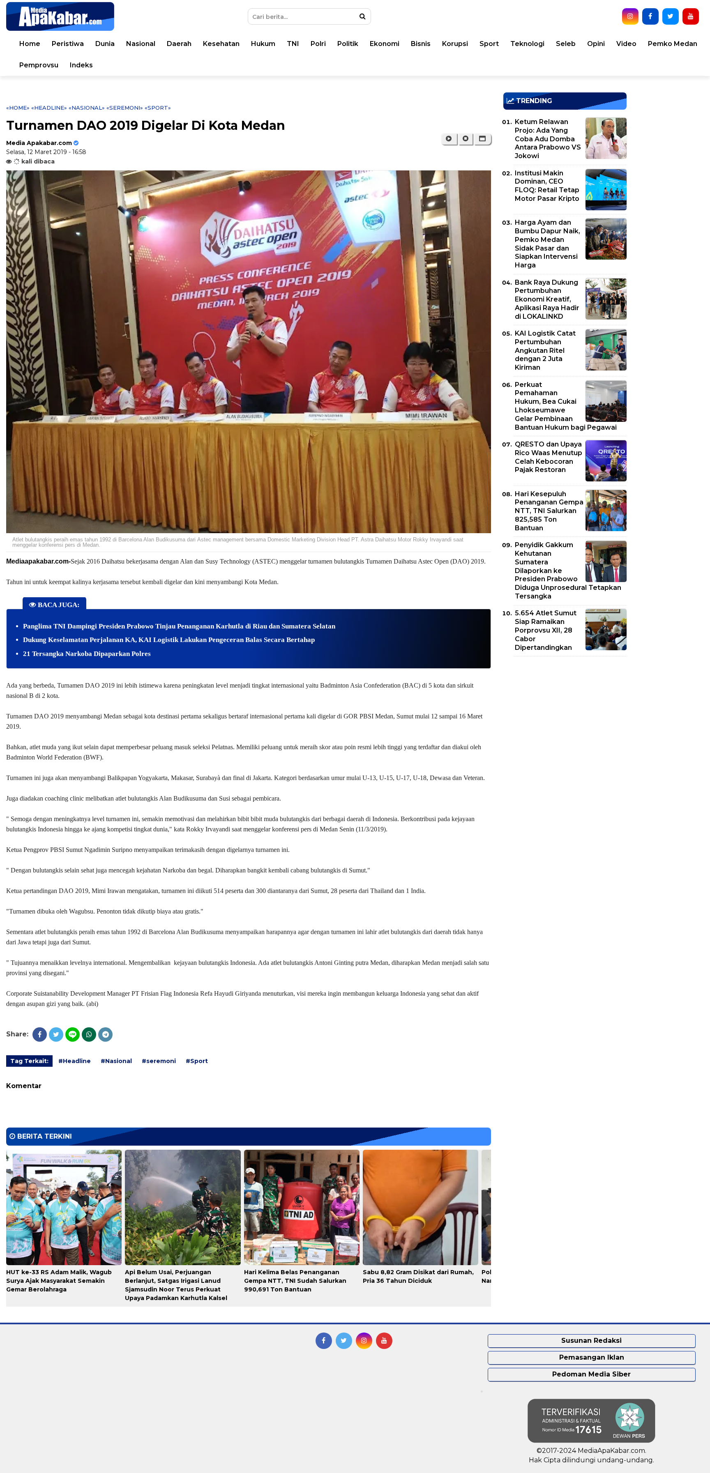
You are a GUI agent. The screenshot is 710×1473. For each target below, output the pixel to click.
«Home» (18, 107)
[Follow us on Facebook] (650, 16)
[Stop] (466, 139)
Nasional (140, 44)
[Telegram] (105, 1034)
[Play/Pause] (449, 139)
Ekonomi (384, 44)
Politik (347, 44)
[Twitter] (56, 1034)
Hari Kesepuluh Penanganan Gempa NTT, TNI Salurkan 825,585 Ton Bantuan (549, 511)
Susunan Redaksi (591, 1340)
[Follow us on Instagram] (630, 16)
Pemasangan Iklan (591, 1357)
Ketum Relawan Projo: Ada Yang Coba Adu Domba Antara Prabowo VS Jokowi (548, 139)
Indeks (81, 65)
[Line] (72, 1034)
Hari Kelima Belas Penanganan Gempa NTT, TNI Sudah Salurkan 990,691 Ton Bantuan (295, 1280)
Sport (489, 44)
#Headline (74, 1061)
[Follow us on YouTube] (690, 16)
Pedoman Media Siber (591, 1374)
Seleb (566, 44)
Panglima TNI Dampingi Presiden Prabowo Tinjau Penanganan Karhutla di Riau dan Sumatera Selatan (179, 626)
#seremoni (159, 1061)
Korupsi (455, 44)
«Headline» (49, 107)
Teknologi (527, 44)
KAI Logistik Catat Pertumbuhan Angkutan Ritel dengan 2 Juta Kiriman (545, 350)
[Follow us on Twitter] (670, 16)
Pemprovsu (38, 65)
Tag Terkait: (29, 1061)
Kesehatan (221, 44)
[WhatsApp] (89, 1034)
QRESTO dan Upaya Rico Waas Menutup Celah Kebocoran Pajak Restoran (548, 457)
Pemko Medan (672, 44)
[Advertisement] (565, 720)
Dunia (105, 44)
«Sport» (158, 107)
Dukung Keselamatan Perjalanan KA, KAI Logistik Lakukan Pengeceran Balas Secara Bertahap (169, 640)
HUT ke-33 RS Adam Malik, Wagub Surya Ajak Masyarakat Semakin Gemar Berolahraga (59, 1280)
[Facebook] (39, 1034)
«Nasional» (87, 107)
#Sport (197, 1061)
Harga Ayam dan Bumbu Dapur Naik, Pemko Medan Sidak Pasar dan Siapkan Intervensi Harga (547, 244)
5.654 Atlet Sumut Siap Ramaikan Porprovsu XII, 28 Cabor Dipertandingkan (545, 630)
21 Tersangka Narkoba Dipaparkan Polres (87, 654)
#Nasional (116, 1061)
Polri (318, 44)
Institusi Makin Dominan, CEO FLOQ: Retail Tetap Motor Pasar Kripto (547, 186)
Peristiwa (68, 44)
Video (626, 44)
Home (29, 44)
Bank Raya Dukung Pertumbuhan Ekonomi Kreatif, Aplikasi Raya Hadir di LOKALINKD (547, 299)
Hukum (263, 44)
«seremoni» (124, 107)
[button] (482, 139)
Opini (596, 44)
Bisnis (421, 44)
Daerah (179, 44)
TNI (293, 44)
